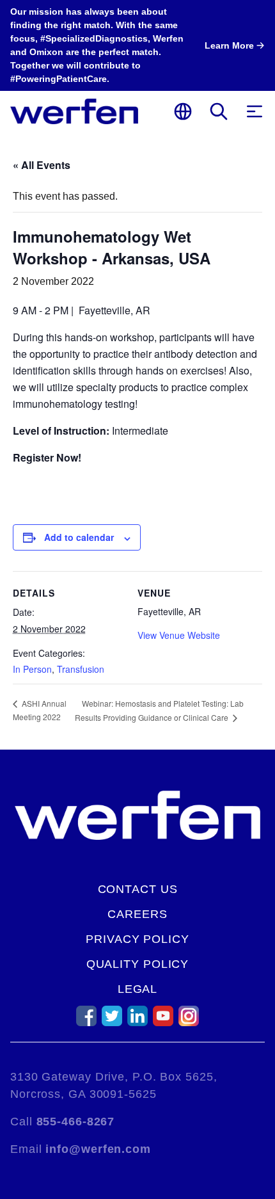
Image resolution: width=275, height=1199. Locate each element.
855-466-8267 (75, 1121)
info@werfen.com (98, 1149)
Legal (138, 989)
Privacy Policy (137, 939)
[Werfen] (74, 111)
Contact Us (138, 889)
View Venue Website (179, 635)
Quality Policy (137, 964)
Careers (137, 914)
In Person (32, 669)
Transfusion (80, 669)
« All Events (41, 164)
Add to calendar (79, 537)
